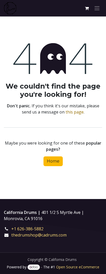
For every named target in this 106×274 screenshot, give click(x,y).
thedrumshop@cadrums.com (39, 235)
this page (75, 112)
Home (53, 161)
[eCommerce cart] (87, 8)
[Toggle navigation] (97, 8)
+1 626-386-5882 (31, 229)
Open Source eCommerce (77, 266)
